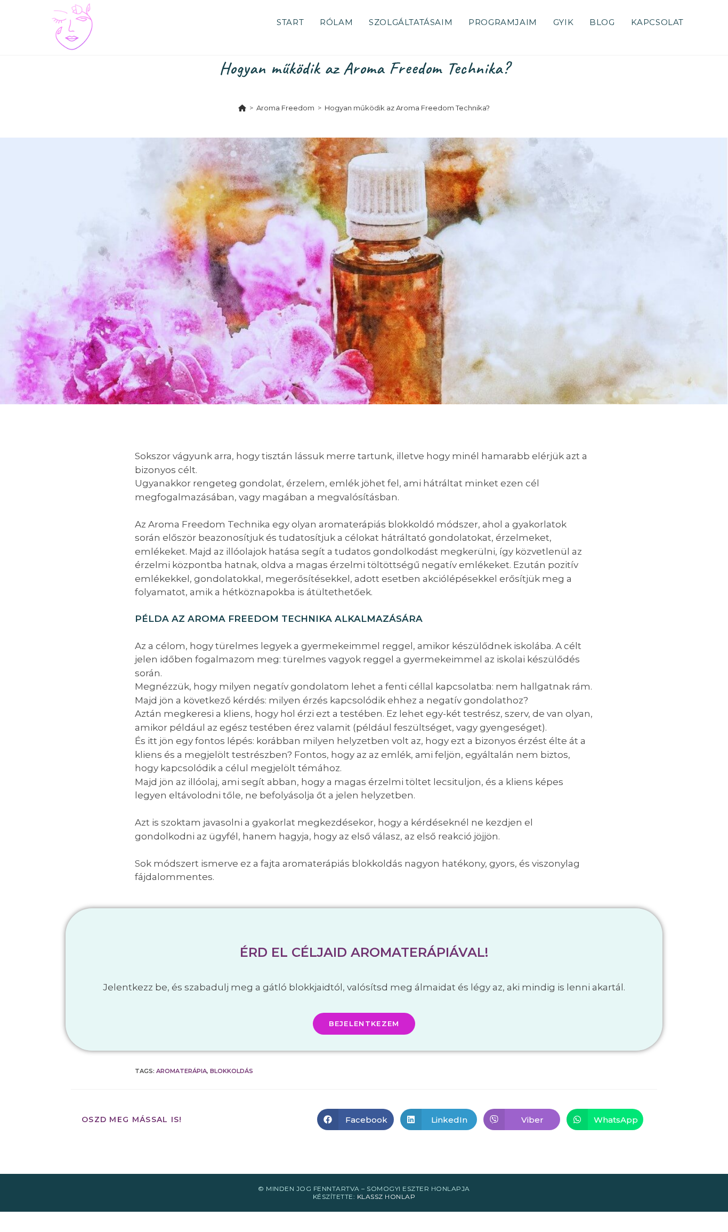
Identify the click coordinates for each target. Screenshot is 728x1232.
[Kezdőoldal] (242, 107)
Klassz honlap (386, 1197)
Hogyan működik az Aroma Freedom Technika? (407, 107)
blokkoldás (231, 1071)
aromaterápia (181, 1071)
